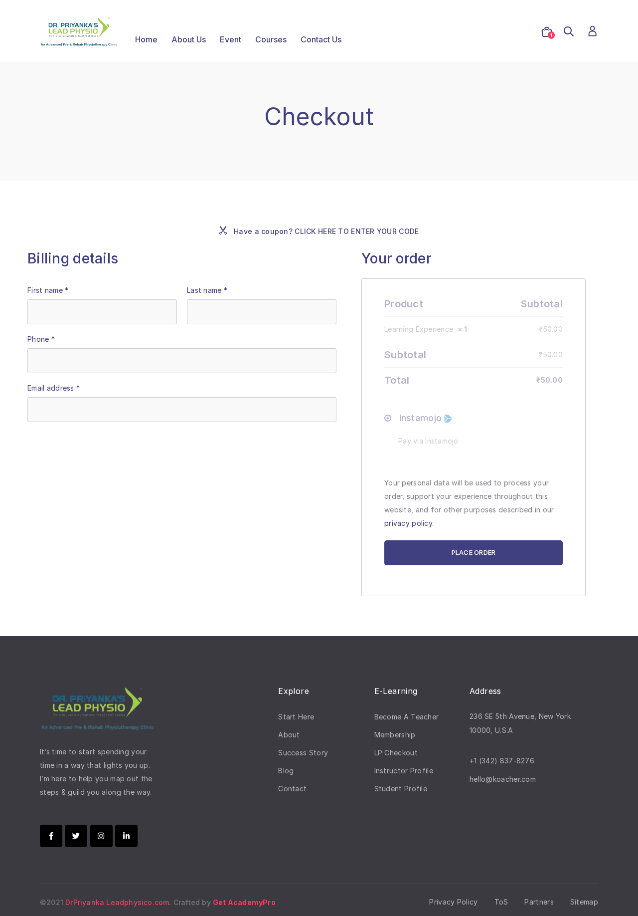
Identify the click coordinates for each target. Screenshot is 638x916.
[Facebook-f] (51, 836)
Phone (41, 339)
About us (188, 39)
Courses (271, 39)
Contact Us (321, 39)
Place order (474, 552)
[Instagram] (101, 836)
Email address (53, 388)
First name (47, 290)
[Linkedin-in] (126, 836)
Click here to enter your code (357, 231)
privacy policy (408, 523)
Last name (207, 290)
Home (146, 39)
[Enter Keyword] (569, 31)
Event (230, 39)
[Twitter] (76, 836)
